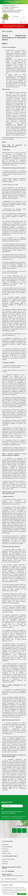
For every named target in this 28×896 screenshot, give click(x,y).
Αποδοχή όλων (21, 894)
